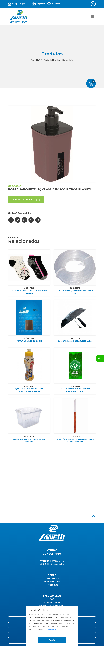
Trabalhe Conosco (52, 602)
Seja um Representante (52, 605)
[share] (38, 220)
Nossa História (52, 581)
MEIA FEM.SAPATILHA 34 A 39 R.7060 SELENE (29, 292)
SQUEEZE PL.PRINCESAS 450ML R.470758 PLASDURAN (29, 390)
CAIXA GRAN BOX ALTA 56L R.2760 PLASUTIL (29, 440)
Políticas (56, 4)
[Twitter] (17, 220)
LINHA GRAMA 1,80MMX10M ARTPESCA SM (75, 292)
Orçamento (42, 4)
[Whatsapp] (100, 358)
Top (94, 516)
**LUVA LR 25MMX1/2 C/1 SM (29, 341)
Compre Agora (19, 4)
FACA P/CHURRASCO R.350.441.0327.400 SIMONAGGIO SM (75, 440)
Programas (52, 584)
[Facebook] (11, 220)
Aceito (52, 640)
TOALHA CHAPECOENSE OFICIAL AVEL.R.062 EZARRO (75, 390)
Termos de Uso (51, 629)
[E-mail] (31, 220)
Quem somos (52, 578)
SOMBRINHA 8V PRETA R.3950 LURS (75, 341)
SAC (52, 599)
